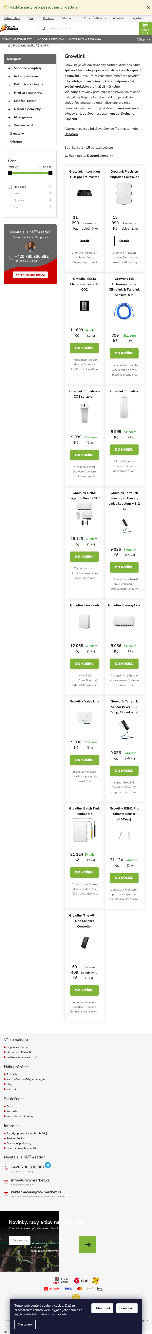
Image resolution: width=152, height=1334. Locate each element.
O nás (10, 1106)
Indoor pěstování (26, 76)
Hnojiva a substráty (28, 93)
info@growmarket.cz (30, 1180)
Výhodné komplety (28, 68)
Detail (84, 241)
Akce (32, 193)
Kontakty (48, 18)
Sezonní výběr (24, 125)
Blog (31, 18)
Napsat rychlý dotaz (30, 274)
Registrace (137, 18)
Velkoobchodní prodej (20, 1116)
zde (64, 1314)
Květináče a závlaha (28, 84)
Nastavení (25, 1324)
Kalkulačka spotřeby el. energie (26, 1079)
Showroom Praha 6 (19, 1052)
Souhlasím (127, 1308)
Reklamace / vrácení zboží (22, 1057)
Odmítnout (102, 1308)
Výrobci (11, 1089)
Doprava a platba (17, 1047)
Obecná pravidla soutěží (21, 1148)
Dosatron (71, 134)
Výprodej (16, 142)
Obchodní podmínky (19, 1143)
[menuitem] (17, 39)
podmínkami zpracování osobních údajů (54, 1251)
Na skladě (32, 187)
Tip (32, 207)
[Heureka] (76, 1298)
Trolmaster (123, 129)
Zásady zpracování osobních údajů (27, 1133)
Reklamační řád (16, 1138)
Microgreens (23, 117)
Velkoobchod (12, 18)
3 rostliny (17, 133)
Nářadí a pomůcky (27, 109)
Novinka (32, 200)
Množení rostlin (25, 101)
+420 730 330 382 (32, 256)
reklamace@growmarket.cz (36, 1192)
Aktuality (12, 1074)
